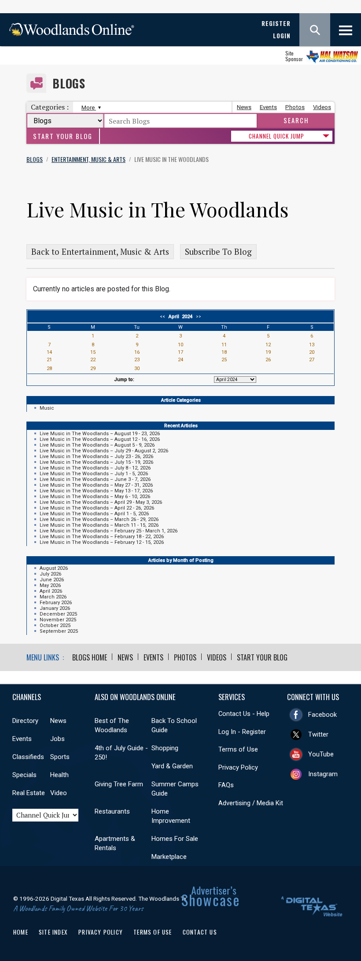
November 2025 (58, 620)
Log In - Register (242, 732)
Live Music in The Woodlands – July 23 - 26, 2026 (96, 456)
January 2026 (55, 608)
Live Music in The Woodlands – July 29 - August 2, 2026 (104, 451)
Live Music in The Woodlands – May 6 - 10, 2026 (95, 496)
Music (47, 408)
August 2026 (54, 568)
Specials (24, 775)
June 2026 (52, 580)
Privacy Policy (238, 767)
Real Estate (28, 793)
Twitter (318, 734)
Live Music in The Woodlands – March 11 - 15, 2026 (99, 525)
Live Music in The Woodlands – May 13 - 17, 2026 (96, 491)
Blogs (68, 83)
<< (164, 316)
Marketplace (169, 857)
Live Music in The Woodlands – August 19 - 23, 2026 (100, 433)
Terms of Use (238, 749)
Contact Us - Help (243, 714)
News (244, 107)
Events (268, 107)
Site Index (53, 932)
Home (20, 932)
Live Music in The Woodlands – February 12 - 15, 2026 (102, 542)
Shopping (164, 748)
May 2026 (50, 585)
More (88, 107)
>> (197, 316)
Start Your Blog (62, 136)
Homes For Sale (174, 839)
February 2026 (56, 602)
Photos (295, 107)
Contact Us (200, 932)
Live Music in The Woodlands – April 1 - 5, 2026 (94, 514)
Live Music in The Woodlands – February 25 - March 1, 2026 (108, 531)
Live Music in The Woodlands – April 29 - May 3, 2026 (101, 502)
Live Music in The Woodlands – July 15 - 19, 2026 (96, 462)
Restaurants (112, 811)
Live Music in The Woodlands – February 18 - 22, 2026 (102, 536)
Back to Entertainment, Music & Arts (100, 251)
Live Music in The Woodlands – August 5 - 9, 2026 (97, 445)
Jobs (57, 739)
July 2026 (50, 574)
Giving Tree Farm (119, 784)
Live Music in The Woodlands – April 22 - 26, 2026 (97, 508)
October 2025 (55, 625)
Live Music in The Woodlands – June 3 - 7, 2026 (95, 479)
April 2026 (51, 591)
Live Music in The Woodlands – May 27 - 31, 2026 (96, 485)
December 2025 (58, 614)
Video (58, 793)
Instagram (323, 774)
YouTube (321, 754)
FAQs (226, 785)
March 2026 (53, 597)
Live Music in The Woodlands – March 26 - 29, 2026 (99, 519)
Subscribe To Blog (218, 251)
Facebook (322, 715)
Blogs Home (89, 657)
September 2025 (59, 631)
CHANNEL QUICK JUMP (276, 136)
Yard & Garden (172, 766)
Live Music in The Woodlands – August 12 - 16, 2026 (100, 439)
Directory (25, 721)
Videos (322, 107)
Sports (60, 757)
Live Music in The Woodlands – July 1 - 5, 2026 (94, 474)
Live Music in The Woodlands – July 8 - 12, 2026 (95, 468)
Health (59, 775)
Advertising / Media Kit (250, 803)
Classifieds (28, 757)
